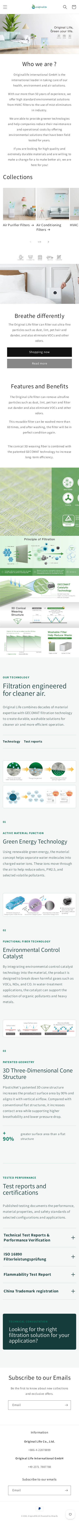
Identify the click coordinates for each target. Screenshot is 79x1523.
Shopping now (39, 352)
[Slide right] (48, 241)
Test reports (33, 741)
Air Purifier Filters (16, 225)
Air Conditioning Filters (48, 227)
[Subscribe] (66, 1405)
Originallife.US (34, 1516)
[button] (5, 7)
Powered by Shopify (49, 1516)
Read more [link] (39, 363)
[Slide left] (30, 241)
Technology (11, 741)
